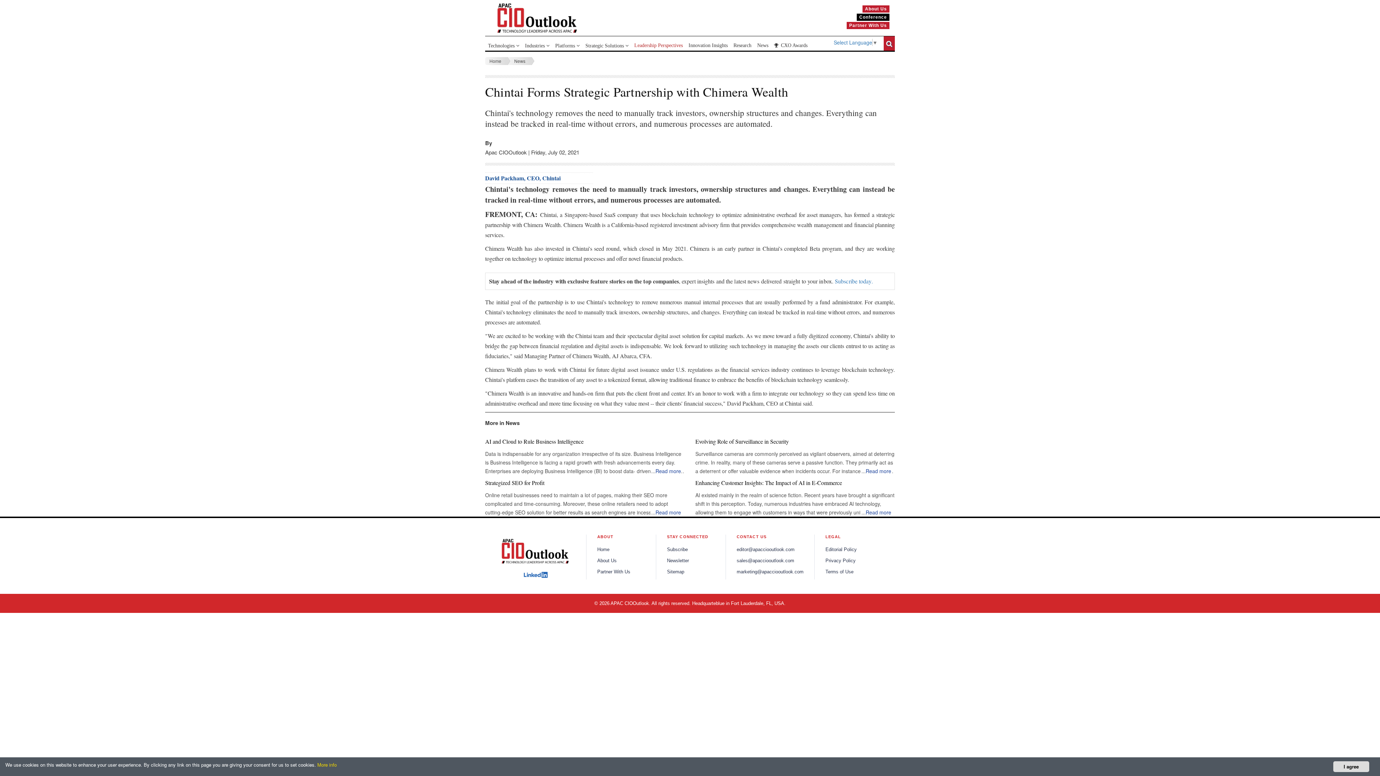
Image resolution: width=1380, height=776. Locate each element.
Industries (535, 45)
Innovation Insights (708, 45)
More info (327, 764)
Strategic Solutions (605, 45)
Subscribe (677, 549)
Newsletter (678, 560)
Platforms (565, 45)
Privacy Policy (840, 560)
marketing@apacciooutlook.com (770, 571)
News (762, 45)
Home (495, 61)
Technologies (502, 45)
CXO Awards (793, 45)
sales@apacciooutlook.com (765, 560)
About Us (607, 560)
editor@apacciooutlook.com (766, 549)
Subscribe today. (854, 281)
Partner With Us (613, 571)
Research (742, 45)
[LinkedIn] (535, 575)
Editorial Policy (841, 549)
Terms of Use (839, 571)
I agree (1351, 766)
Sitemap (675, 571)
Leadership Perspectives (658, 45)
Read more (668, 471)
